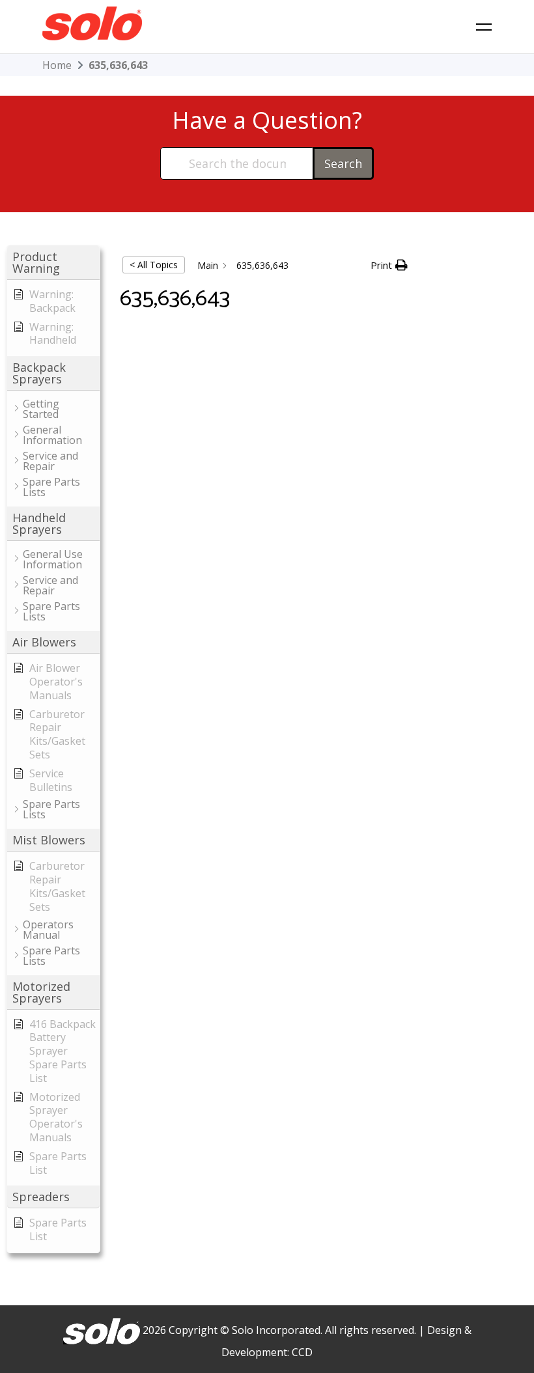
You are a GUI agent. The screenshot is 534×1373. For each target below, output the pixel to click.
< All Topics (154, 264)
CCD (302, 1352)
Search (343, 163)
